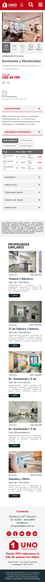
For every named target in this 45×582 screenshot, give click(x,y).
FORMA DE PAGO (14, 200)
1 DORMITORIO (26, 140)
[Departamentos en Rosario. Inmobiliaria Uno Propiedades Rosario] (12, 5)
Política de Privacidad (32, 578)
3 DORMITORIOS (26, 146)
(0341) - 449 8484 (24, 520)
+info (39, 157)
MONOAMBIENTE (10, 140)
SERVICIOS (10, 208)
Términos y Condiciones (14, 578)
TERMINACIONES (14, 193)
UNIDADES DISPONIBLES (18, 132)
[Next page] (39, 27)
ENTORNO (10, 177)
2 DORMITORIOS (9, 146)
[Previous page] (5, 27)
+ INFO (14, 295)
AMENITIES (11, 185)
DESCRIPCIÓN (12, 109)
